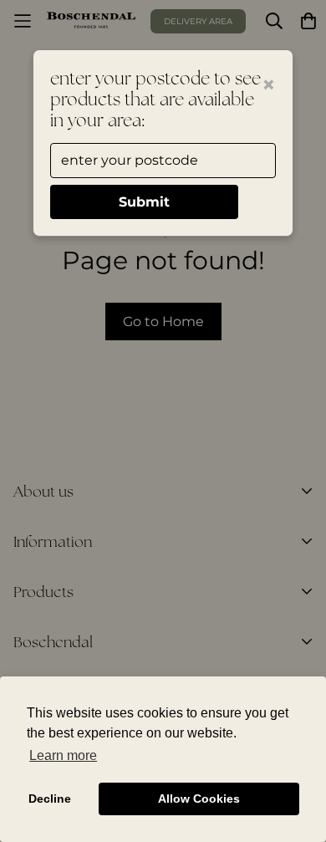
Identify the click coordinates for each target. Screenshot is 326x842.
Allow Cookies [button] (199, 798)
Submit (144, 202)
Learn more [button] (63, 755)
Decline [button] (49, 798)
